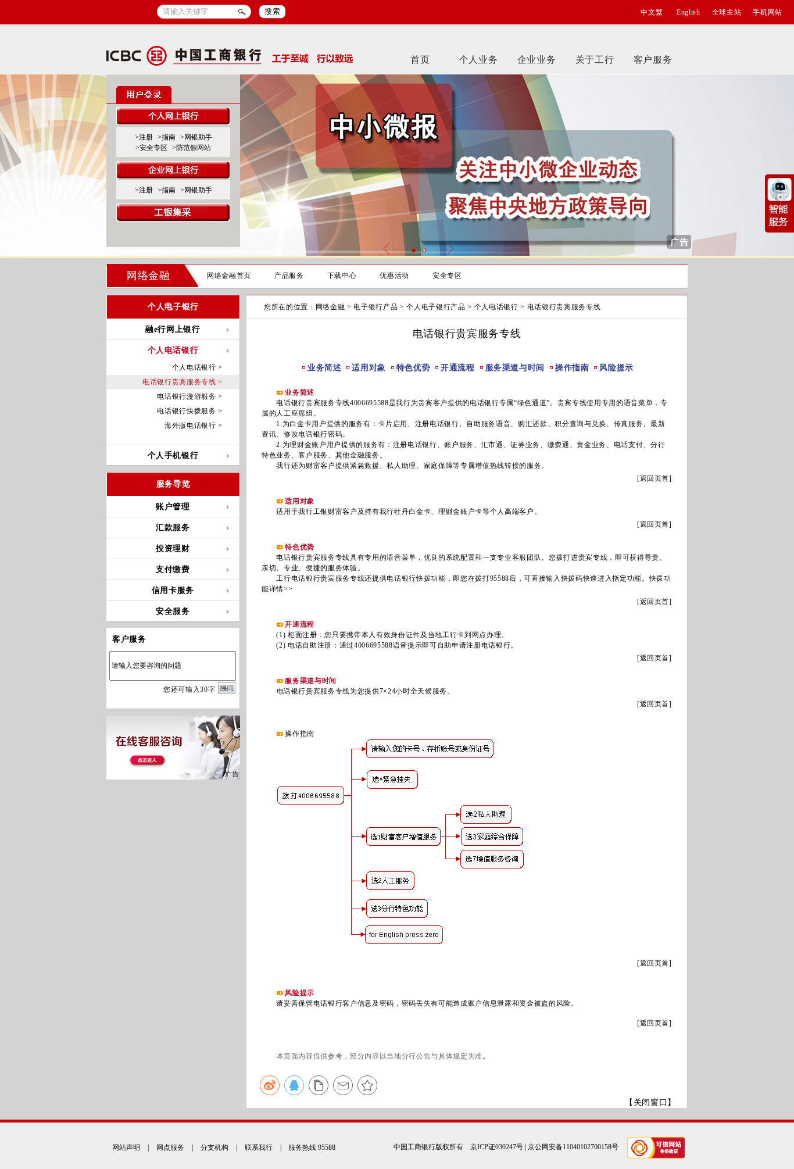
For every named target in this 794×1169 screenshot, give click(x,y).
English (688, 12)
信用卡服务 (173, 590)
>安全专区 (151, 148)
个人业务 (478, 60)
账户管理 (173, 506)
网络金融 (148, 275)
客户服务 (653, 60)
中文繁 (652, 12)
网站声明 (126, 1147)
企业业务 (536, 60)
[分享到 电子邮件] (343, 1085)
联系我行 (259, 1147)
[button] (413, 250)
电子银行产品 (375, 307)
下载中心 (342, 275)
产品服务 (289, 275)
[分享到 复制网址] (318, 1085)
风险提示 (616, 367)
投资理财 (173, 548)
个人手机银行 (173, 455)
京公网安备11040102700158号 (573, 1147)
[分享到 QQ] (294, 1085)
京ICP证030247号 (496, 1147)
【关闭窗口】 (650, 1102)
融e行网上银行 (173, 329)
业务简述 (324, 367)
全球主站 (727, 12)
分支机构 (214, 1147)
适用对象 (369, 367)
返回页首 (655, 478)
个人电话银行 (496, 307)
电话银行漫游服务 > (190, 396)
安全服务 (173, 611)
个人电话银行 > (197, 367)
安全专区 (447, 275)
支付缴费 (173, 569)
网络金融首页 (229, 275)
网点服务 (170, 1147)
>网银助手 (196, 137)
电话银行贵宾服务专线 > (182, 382)
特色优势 (413, 367)
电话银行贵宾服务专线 (564, 307)
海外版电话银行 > (193, 425)
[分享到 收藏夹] (367, 1085)
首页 (420, 60)
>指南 (167, 137)
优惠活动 (394, 275)
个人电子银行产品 (435, 307)
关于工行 (594, 60)
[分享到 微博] (270, 1085)
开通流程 (458, 367)
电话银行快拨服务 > (190, 411)
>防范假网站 (191, 148)
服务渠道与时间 (515, 367)
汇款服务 (173, 527)
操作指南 (572, 367)
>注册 (144, 137)
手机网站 (767, 12)
